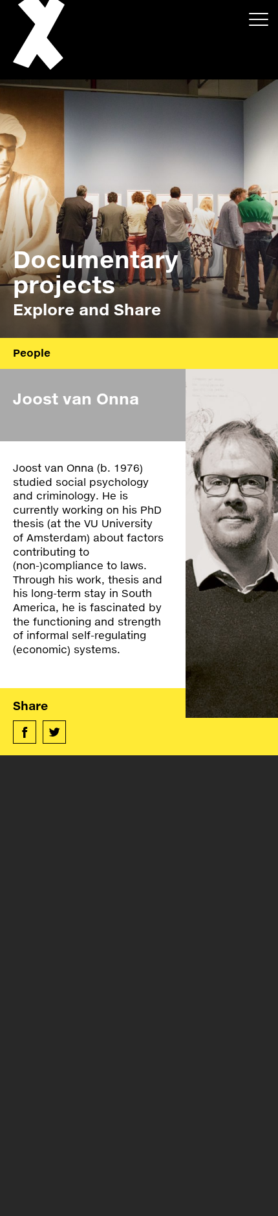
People (31, 352)
